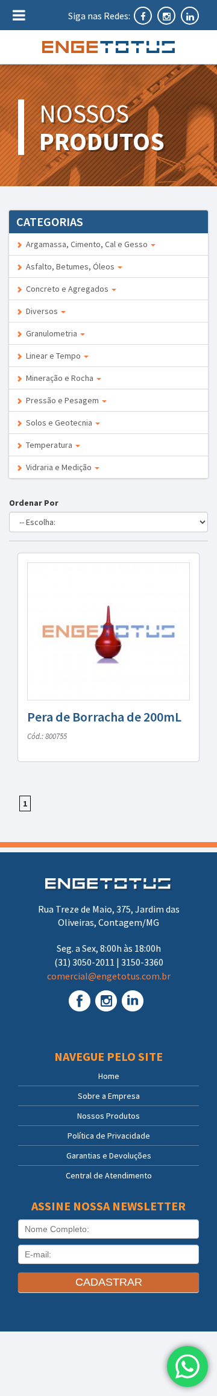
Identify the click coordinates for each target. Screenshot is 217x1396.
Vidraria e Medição (57, 467)
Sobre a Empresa (109, 1095)
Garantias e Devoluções (108, 1155)
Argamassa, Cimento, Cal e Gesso (85, 244)
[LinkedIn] (190, 16)
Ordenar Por (35, 502)
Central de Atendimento (109, 1175)
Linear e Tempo (52, 355)
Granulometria (50, 333)
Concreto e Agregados (66, 288)
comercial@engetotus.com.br (109, 976)
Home (108, 1076)
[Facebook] (144, 16)
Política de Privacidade (109, 1135)
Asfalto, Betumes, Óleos (69, 266)
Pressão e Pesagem (61, 400)
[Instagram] (167, 16)
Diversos (41, 311)
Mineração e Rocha (58, 378)
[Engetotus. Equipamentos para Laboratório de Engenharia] (108, 47)
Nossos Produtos (108, 1115)
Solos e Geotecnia (58, 422)
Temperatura (48, 444)
